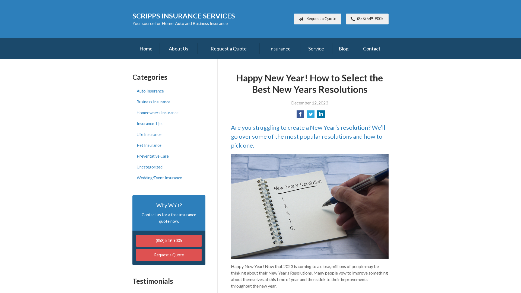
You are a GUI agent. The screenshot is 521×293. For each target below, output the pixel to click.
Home (146, 49)
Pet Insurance (149, 145)
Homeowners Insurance (158, 112)
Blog (343, 49)
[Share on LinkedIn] (321, 115)
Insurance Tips (150, 123)
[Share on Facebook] (300, 115)
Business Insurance (153, 102)
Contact (371, 49)
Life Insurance (149, 134)
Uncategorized (150, 167)
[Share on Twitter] (310, 115)
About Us (178, 49)
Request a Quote (321, 18)
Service (316, 49)
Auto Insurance (150, 91)
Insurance (280, 49)
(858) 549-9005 (370, 18)
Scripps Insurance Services (183, 16)
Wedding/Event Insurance (159, 178)
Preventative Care (153, 156)
